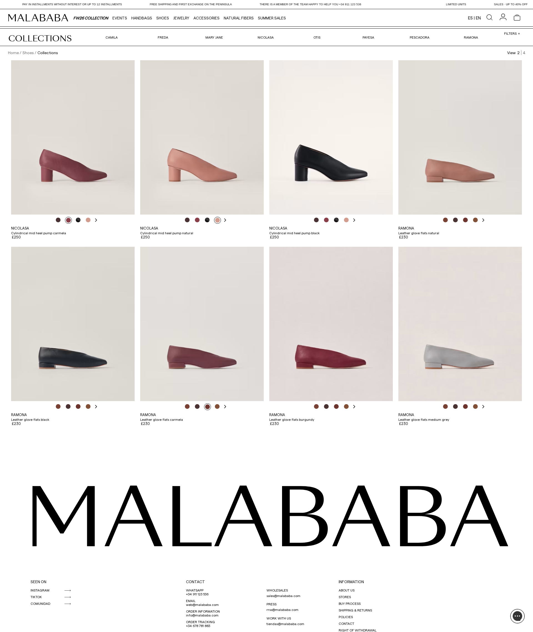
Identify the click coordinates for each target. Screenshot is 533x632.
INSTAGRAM (40, 590)
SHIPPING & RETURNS (355, 610)
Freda (163, 37)
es (470, 17)
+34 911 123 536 (197, 594)
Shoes (162, 18)
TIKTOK (36, 597)
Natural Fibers (239, 18)
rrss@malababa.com (282, 609)
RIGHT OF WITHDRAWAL (357, 630)
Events (119, 18)
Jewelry (181, 18)
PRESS (271, 604)
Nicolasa (266, 37)
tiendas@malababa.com (285, 624)
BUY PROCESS (350, 603)
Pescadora (419, 37)
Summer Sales (272, 18)
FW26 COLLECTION (90, 18)
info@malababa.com (202, 615)
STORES (345, 597)
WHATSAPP (194, 590)
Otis (316, 37)
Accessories (206, 18)
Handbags (141, 18)
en (478, 17)
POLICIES (346, 617)
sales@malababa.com (283, 596)
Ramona (471, 37)
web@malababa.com (202, 604)
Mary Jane (214, 37)
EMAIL (190, 601)
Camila (111, 37)
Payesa (368, 37)
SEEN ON (38, 581)
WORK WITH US (278, 618)
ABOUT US (347, 590)
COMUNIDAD (40, 603)
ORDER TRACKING (200, 622)
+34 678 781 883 (198, 626)
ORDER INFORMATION (203, 611)
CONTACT (195, 581)
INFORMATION (351, 581)
